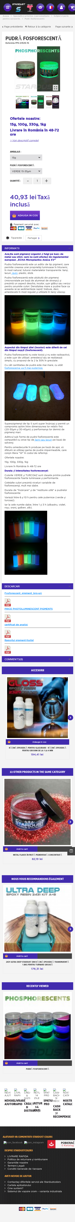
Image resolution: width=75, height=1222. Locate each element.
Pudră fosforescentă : (22, 166)
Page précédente (13, 26)
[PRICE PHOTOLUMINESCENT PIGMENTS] (8, 618)
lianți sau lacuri (43, 439)
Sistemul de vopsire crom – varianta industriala (34, 1191)
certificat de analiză (16, 624)
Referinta (10, 42)
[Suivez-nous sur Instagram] (34, 1142)
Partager (33, 238)
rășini (14, 273)
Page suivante (63, 26)
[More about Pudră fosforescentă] (37, 1026)
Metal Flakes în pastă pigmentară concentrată (37, 855)
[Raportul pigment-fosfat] (8, 649)
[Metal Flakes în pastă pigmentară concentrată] (37, 812)
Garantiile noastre (17, 1162)
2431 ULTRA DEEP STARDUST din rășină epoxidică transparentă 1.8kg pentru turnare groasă (37, 963)
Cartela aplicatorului (19, 1185)
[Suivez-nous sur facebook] (13, 1142)
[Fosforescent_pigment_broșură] (8, 602)
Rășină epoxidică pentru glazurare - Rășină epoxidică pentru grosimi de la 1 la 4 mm (37, 749)
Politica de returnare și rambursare (27, 1159)
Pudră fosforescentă (37, 1069)
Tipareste (16, 237)
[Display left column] (71, 851)
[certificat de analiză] (8, 634)
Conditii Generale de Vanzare (24, 1168)
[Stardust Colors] (22, 7)
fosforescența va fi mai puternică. (24, 368)
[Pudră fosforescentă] (37, 69)
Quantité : (15, 180)
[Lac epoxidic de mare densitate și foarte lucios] (37, 707)
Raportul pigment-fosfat (19, 640)
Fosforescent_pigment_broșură (23, 593)
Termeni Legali (15, 1165)
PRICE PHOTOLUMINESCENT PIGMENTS (29, 608)
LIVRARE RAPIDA (17, 1156)
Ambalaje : (16, 151)
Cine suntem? (15, 1188)
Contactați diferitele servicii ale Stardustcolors (34, 1182)
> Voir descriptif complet (24, 140)
